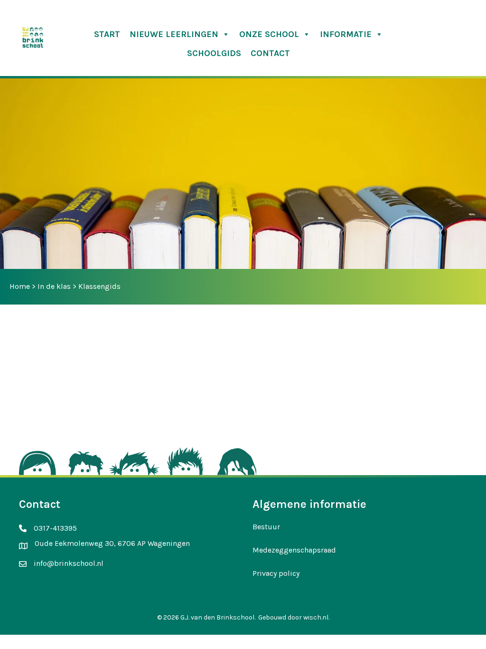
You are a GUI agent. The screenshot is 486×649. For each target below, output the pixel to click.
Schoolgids (214, 53)
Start (107, 34)
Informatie (346, 34)
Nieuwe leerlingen (174, 34)
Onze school (269, 34)
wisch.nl (315, 617)
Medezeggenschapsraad (294, 549)
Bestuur (266, 526)
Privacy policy (275, 573)
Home (19, 286)
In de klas (54, 286)
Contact (270, 53)
